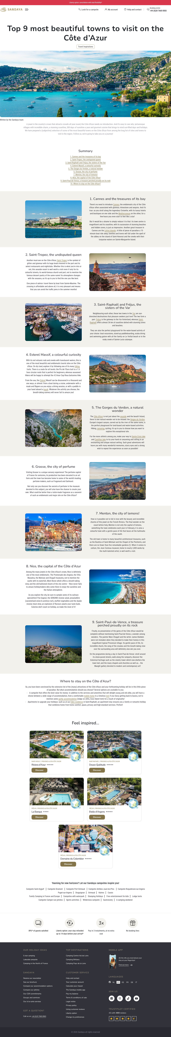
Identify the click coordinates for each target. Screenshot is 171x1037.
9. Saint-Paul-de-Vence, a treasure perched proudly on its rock (85, 180)
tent (107, 696)
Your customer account (75, 982)
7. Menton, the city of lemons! (85, 174)
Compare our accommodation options (38, 986)
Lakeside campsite (30, 959)
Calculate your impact (74, 986)
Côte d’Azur (98, 416)
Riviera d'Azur (39, 764)
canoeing (100, 428)
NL (114, 982)
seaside (123, 416)
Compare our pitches (31, 990)
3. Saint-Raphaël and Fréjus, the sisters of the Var (85, 162)
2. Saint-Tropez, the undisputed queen (85, 159)
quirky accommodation (67, 699)
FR (127, 982)
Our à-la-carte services (32, 1001)
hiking (77, 366)
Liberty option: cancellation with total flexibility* (85, 3)
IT (136, 982)
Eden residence (77, 702)
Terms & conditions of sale (76, 997)
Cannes (116, 204)
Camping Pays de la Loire (76, 963)
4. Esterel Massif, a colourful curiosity (85, 165)
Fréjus (98, 319)
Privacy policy (71, 1005)
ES (123, 982)
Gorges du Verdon (137, 419)
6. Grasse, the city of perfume (85, 171)
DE (132, 982)
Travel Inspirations (85, 46)
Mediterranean (124, 213)
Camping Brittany (72, 959)
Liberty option (71, 1013)
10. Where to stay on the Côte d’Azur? (85, 183)
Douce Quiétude (97, 764)
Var (133, 313)
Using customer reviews (75, 1009)
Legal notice (70, 1001)
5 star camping (29, 955)
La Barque (37, 811)
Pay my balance (72, 994)
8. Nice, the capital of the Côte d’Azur (85, 177)
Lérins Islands (110, 230)
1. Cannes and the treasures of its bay (85, 156)
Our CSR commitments (32, 994)
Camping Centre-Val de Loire (77, 955)
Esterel (43, 380)
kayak (46, 389)
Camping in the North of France (35, 963)
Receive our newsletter (32, 978)
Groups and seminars (31, 997)
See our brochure (30, 982)
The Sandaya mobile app (75, 990)
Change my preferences (75, 1017)
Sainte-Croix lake (138, 436)
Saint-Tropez (62, 260)
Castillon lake (100, 439)
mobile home (89, 696)
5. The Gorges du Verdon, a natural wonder (85, 168)
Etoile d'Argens (97, 811)
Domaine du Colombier (72, 858)
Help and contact (72, 978)
